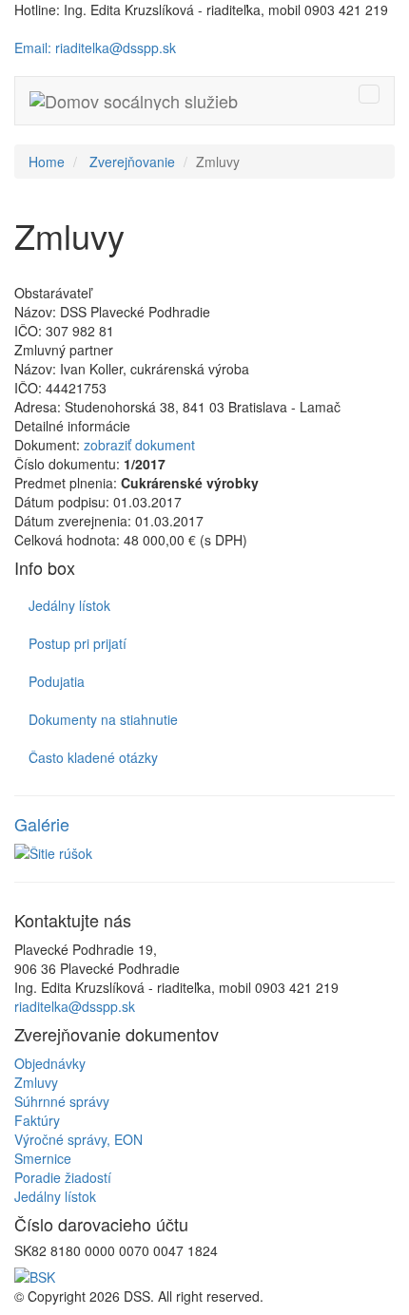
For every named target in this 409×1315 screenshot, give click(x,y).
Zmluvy (36, 1082)
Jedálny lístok (69, 605)
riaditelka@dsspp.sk (74, 1006)
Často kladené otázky (93, 757)
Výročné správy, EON (78, 1139)
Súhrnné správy (61, 1101)
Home (47, 161)
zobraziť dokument (139, 444)
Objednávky (50, 1063)
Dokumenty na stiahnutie (103, 719)
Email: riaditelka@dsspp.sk (95, 47)
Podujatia (57, 681)
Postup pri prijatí (78, 643)
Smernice (42, 1158)
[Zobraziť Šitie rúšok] (204, 853)
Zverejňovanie (132, 161)
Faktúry (37, 1120)
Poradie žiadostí (62, 1177)
